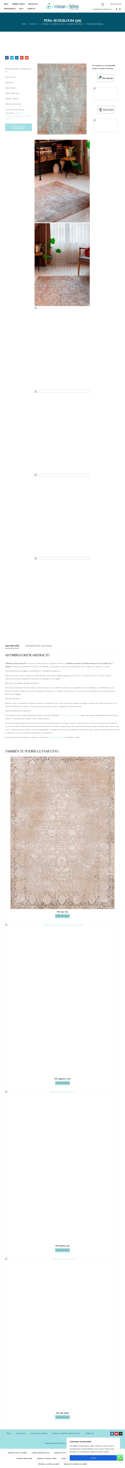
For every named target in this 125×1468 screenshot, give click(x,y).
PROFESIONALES (10, 9)
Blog (9, 1433)
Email (26, 57)
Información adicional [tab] (38, 645)
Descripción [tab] (12, 645)
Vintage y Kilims (74, 715)
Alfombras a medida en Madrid (48, 1464)
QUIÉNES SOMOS (18, 4)
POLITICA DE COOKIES (39, 1433)
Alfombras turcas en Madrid (17, 1453)
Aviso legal (21, 1433)
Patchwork (63, 715)
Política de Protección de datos (66, 1433)
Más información (63, 916)
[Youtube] (116, 1434)
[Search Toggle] (102, 4)
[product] (62, 833)
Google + (22, 57)
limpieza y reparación (56, 737)
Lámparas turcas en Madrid (63, 1453)
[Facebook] (116, 9)
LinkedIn (17, 57)
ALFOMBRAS (19, 113)
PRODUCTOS (33, 4)
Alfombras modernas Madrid (46, 1458)
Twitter (12, 57)
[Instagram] (120, 9)
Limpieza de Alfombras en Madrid (75, 1464)
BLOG (21, 9)
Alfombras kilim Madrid (24, 1458)
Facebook (7, 57)
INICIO (6, 4)
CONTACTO (31, 9)
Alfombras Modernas (13, 116)
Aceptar (93, 1458)
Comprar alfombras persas (40, 1453)
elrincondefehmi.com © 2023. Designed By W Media (62, 1443)
